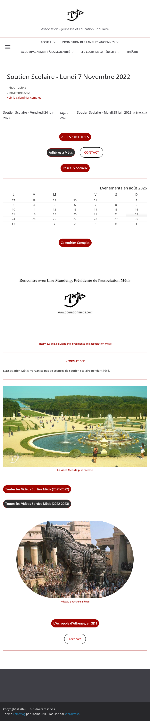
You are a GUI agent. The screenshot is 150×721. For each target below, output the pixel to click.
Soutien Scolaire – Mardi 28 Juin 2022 (112, 112)
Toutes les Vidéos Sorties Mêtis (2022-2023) (37, 504)
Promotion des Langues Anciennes (88, 42)
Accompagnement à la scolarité (45, 52)
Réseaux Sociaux (75, 168)
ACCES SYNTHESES (75, 137)
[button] (54, 42)
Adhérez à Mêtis (61, 152)
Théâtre (132, 52)
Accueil (46, 42)
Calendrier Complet (75, 243)
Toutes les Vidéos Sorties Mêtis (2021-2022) (37, 489)
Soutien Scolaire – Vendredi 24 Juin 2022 (35, 115)
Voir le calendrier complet (24, 97)
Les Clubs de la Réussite (98, 52)
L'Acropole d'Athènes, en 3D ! (75, 623)
